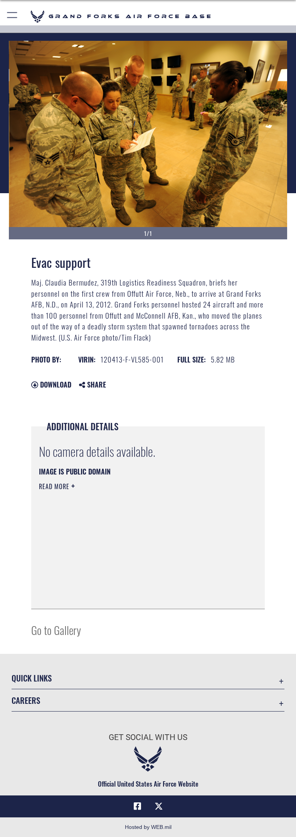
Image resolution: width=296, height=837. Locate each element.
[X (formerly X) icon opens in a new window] (159, 806)
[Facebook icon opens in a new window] (137, 806)
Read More (55, 486)
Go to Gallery (56, 629)
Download (54, 384)
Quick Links (32, 678)
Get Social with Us (148, 737)
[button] (12, 16)
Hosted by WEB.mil (148, 827)
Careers (26, 700)
